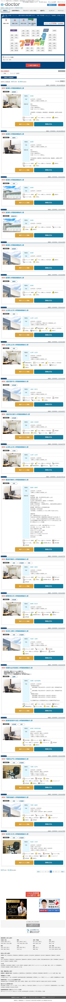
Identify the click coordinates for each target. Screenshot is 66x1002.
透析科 (15, 961)
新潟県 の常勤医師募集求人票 (15, 88)
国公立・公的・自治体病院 (11, 977)
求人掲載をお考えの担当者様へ (33, 921)
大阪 (23, 33)
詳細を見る (48, 124)
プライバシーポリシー (34, 997)
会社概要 (24, 997)
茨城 (54, 45)
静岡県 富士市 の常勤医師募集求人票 (17, 596)
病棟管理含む (29, 973)
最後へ (62, 871)
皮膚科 (38, 959)
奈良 (28, 35)
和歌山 (23, 35)
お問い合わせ (44, 2)
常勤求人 (5, 10)
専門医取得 (11, 981)
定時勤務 (3, 987)
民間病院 (35, 977)
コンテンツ (51, 10)
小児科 (17, 965)
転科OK (49, 981)
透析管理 (45, 973)
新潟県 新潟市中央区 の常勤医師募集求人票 (19, 720)
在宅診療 (3, 966)
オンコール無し (14, 985)
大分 (16, 45)
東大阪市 (36, 422)
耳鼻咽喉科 (56, 959)
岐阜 (43, 48)
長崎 (12, 45)
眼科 (52, 959)
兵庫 (23, 30)
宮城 (54, 37)
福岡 (16, 43)
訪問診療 (35, 973)
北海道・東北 (4, 939)
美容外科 (48, 959)
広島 (12, 37)
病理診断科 (58, 965)
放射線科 (26, 965)
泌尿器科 (11, 961)
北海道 (54, 30)
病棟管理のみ (22, 973)
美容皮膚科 (43, 959)
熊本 (12, 48)
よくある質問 (53, 2)
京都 (28, 33)
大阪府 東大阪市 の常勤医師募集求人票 (18, 414)
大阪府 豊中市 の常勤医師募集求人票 (17, 381)
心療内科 (58, 955)
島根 (12, 35)
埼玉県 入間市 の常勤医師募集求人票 (17, 631)
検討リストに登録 (24, 124)
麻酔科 (13, 965)
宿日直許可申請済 (14, 987)
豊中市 (36, 389)
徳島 (32, 50)
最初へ (38, 871)
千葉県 (31, 766)
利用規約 (44, 997)
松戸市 (36, 766)
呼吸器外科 (12, 959)
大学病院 (3, 977)
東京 (50, 48)
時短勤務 (7, 987)
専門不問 (33, 981)
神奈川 (50, 50)
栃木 (54, 43)
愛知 (38, 48)
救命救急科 (9, 965)
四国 (34, 945)
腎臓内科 (53, 955)
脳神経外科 (24, 959)
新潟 (38, 30)
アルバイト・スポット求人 (30, 10)
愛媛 (28, 48)
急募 (44, 991)
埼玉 (50, 45)
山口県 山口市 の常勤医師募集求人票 (17, 310)
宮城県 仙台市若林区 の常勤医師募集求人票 (19, 668)
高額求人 (35, 985)
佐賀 (12, 43)
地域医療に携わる (4, 981)
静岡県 (31, 603)
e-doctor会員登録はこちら (33, 894)
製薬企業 (16, 966)
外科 (2, 959)
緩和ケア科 (31, 965)
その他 (20, 966)
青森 (50, 34)
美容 (19, 981)
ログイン (61, 5)
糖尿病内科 (37, 955)
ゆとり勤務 (61, 985)
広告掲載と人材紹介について (31, 2)
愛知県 (31, 487)
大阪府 (31, 389)
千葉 (54, 48)
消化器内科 (9, 955)
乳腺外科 (7, 961)
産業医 (11, 966)
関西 (2, 945)
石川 (33, 33)
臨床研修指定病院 (22, 977)
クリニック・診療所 (49, 977)
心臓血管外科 (18, 959)
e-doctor (10, 4)
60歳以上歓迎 (44, 981)
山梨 (38, 35)
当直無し (8, 985)
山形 (50, 39)
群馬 (50, 43)
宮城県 (31, 680)
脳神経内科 (48, 955)
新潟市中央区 (37, 728)
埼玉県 (31, 638)
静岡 (43, 50)
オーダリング (9, 991)
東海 (50, 939)
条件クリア (62, 71)
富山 (33, 30)
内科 (5, 955)
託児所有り (32, 991)
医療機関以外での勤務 (59, 977)
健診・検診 (58, 973)
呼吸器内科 (15, 955)
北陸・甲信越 (36, 939)
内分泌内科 (31, 955)
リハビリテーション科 (39, 965)
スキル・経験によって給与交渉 (25, 985)
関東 (18, 939)
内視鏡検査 (40, 973)
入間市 (36, 638)
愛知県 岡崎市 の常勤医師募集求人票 (17, 479)
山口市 (36, 318)
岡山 (16, 37)
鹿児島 (16, 50)
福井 (33, 35)
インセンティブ (41, 985)
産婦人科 (61, 959)
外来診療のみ (16, 973)
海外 (13, 30)
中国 (18, 945)
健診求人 (42, 10)
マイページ (60, 10)
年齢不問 (38, 981)
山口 (12, 40)
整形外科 (30, 959)
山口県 (31, 318)
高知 (28, 50)
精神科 (21, 965)
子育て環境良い (38, 991)
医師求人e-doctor (16, 997)
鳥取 (16, 35)
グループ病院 (41, 977)
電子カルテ (3, 991)
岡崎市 (36, 487)
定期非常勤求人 (16, 10)
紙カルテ (15, 991)
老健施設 (7, 966)
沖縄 (12, 50)
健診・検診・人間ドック (50, 965)
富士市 (36, 603)
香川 (32, 48)
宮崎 (16, 48)
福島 (54, 39)
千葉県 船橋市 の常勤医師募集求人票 (17, 797)
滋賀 (28, 30)
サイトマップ (62, 2)
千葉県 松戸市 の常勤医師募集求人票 (17, 759)
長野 (38, 33)
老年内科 (43, 955)
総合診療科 (3, 965)
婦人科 (2, 961)
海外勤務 (54, 981)
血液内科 (26, 955)
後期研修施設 (29, 977)
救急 (16, 981)
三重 (38, 50)
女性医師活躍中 (25, 991)
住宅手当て (47, 985)
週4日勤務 (3, 985)
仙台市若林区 (37, 680)
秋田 (50, 37)
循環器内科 (21, 955)
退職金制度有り (54, 985)
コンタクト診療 (51, 973)
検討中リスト (52, 5)
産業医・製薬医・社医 (26, 981)
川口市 (36, 841)
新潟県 (31, 96)
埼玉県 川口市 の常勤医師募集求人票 (17, 834)
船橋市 (36, 805)
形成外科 (34, 959)
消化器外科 (6, 959)
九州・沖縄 (51, 945)
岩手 (54, 34)
